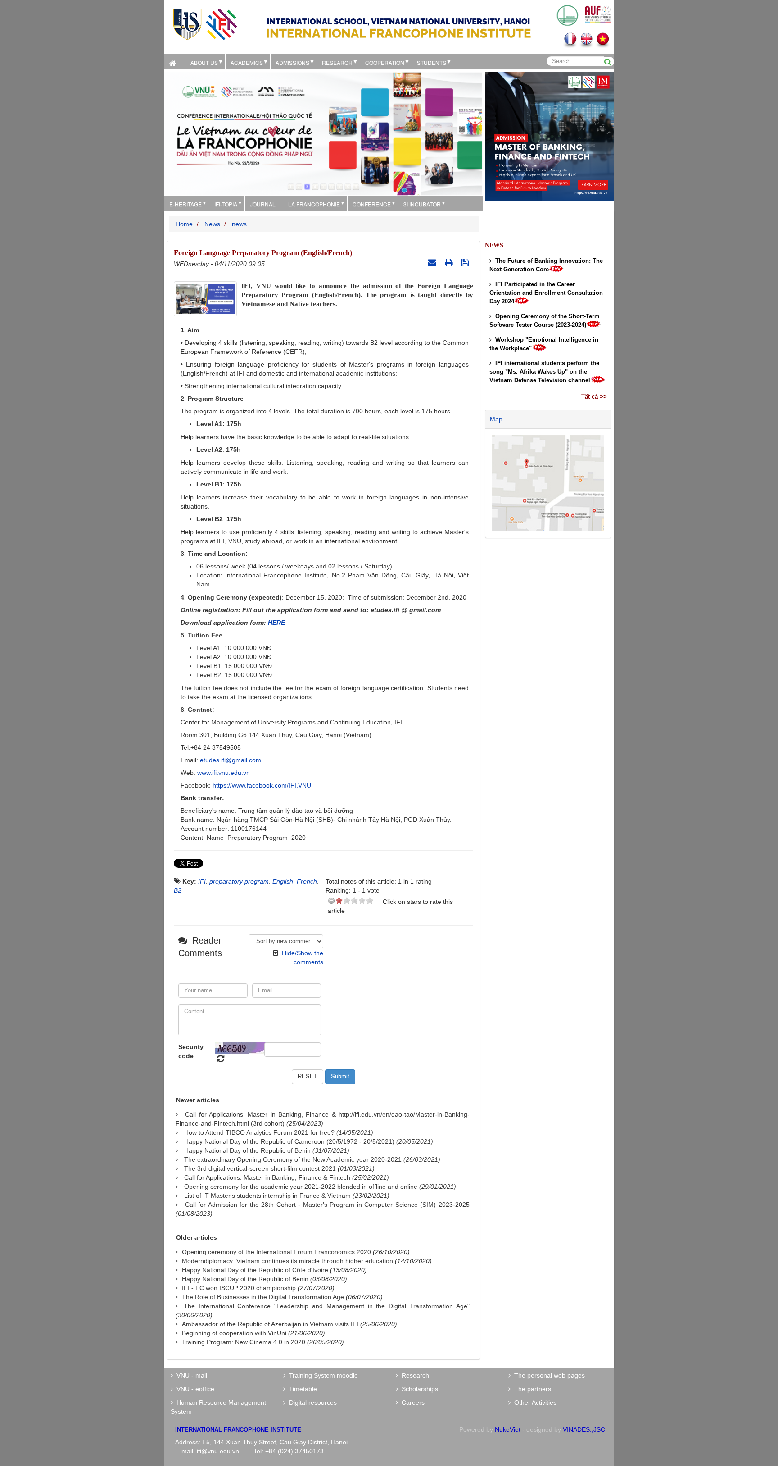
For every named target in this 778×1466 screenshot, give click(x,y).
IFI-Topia (225, 204)
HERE (276, 622)
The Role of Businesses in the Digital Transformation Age (263, 1297)
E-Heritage (185, 204)
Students (431, 62)
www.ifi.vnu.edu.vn (223, 772)
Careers (411, 1402)
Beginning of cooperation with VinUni (234, 1333)
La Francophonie (314, 204)
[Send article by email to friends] (433, 262)
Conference (372, 204)
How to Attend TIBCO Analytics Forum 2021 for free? (259, 1132)
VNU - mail (190, 1375)
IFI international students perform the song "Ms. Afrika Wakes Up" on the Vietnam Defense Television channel (544, 372)
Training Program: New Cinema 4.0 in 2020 (243, 1342)
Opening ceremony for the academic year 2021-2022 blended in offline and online (300, 1186)
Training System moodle (321, 1375)
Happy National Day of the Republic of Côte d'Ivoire (255, 1270)
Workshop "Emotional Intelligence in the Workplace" (543, 344)
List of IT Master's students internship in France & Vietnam (267, 1195)
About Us (204, 62)
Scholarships (418, 1389)
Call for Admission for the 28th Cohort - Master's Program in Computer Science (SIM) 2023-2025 (327, 1204)
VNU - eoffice (193, 1389)
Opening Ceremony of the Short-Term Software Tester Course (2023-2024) (544, 320)
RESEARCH (337, 62)
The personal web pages (548, 1375)
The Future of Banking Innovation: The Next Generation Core (546, 265)
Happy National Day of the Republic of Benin (247, 1150)
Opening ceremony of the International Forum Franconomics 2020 (276, 1251)
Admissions (292, 62)
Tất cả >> (594, 396)
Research (413, 1375)
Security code (191, 1051)
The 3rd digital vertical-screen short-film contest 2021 (260, 1168)
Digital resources (311, 1402)
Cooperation (384, 62)
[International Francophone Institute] (205, 23)
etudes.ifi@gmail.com (230, 760)
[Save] (466, 262)
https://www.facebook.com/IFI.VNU (262, 785)
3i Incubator (422, 204)
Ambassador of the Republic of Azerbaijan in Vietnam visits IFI (270, 1324)
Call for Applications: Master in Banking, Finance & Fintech (267, 1177)
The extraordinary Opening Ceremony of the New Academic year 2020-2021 (293, 1159)
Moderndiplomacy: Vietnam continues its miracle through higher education (287, 1260)
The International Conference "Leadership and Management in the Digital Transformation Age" (327, 1306)
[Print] (450, 262)
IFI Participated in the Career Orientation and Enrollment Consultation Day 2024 (546, 293)
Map (496, 419)
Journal (263, 204)
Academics (247, 62)
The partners (531, 1389)
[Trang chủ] (174, 61)
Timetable (301, 1389)
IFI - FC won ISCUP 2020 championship (239, 1288)
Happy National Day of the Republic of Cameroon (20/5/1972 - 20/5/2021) (289, 1141)
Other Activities (533, 1402)
